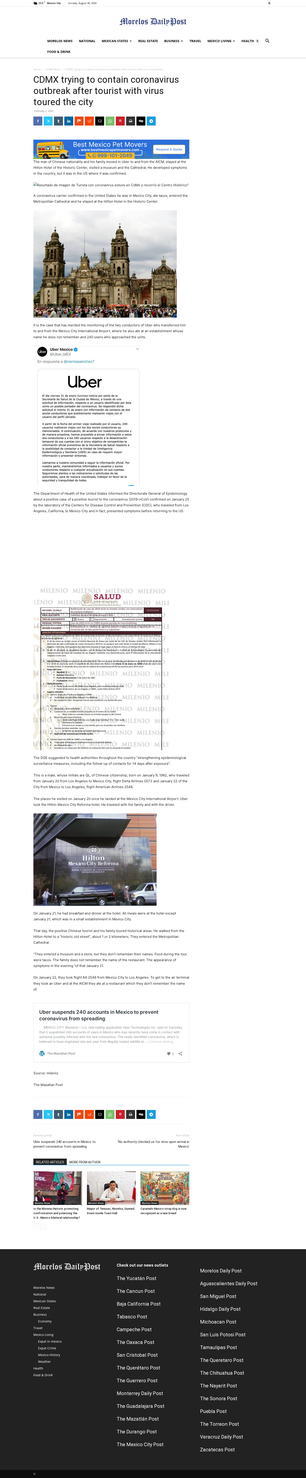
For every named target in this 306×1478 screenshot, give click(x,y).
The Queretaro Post (222, 1360)
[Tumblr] (58, 121)
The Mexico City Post (140, 1444)
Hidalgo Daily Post (220, 1309)
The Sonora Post (218, 1398)
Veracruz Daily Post (221, 1437)
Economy (45, 1321)
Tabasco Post (132, 1317)
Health (247, 41)
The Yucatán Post (136, 1278)
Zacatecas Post (217, 1449)
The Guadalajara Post (140, 1406)
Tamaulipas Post (218, 1347)
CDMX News (53, 69)
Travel (195, 41)
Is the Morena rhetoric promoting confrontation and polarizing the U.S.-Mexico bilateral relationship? (56, 1213)
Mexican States (115, 41)
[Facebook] (37, 121)
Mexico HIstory (49, 1355)
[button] (267, 41)
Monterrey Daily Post (140, 1393)
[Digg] (140, 121)
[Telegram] (151, 121)
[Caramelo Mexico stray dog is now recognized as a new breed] (164, 1188)
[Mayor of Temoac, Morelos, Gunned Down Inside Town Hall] (111, 1188)
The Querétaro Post (138, 1368)
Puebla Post (213, 1411)
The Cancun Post (136, 1291)
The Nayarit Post (218, 1386)
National (87, 41)
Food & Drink (58, 52)
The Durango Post (137, 1432)
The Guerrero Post (137, 1380)
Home (37, 69)
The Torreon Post (219, 1424)
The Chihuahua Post (222, 1373)
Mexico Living (219, 41)
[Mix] (79, 121)
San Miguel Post (218, 1296)
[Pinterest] (120, 121)
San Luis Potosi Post (223, 1334)
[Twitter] (269, 3)
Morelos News (60, 41)
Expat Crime (47, 1348)
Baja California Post (139, 1304)
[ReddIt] (89, 121)
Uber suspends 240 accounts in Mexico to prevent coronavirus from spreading (64, 1144)
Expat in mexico (50, 1341)
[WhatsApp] (110, 121)
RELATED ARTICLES (50, 1162)
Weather (44, 1361)
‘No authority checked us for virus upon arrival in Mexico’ (153, 1144)
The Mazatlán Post (138, 1419)
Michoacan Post (218, 1322)
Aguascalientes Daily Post (228, 1283)
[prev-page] (36, 1226)
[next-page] (43, 1226)
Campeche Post (134, 1329)
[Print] (130, 121)
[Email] (99, 121)
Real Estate (148, 41)
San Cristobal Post (137, 1355)
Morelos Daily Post (221, 1271)
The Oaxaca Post (135, 1342)
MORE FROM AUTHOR (85, 1162)
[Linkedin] (68, 121)
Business (171, 41)
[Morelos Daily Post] (153, 21)
